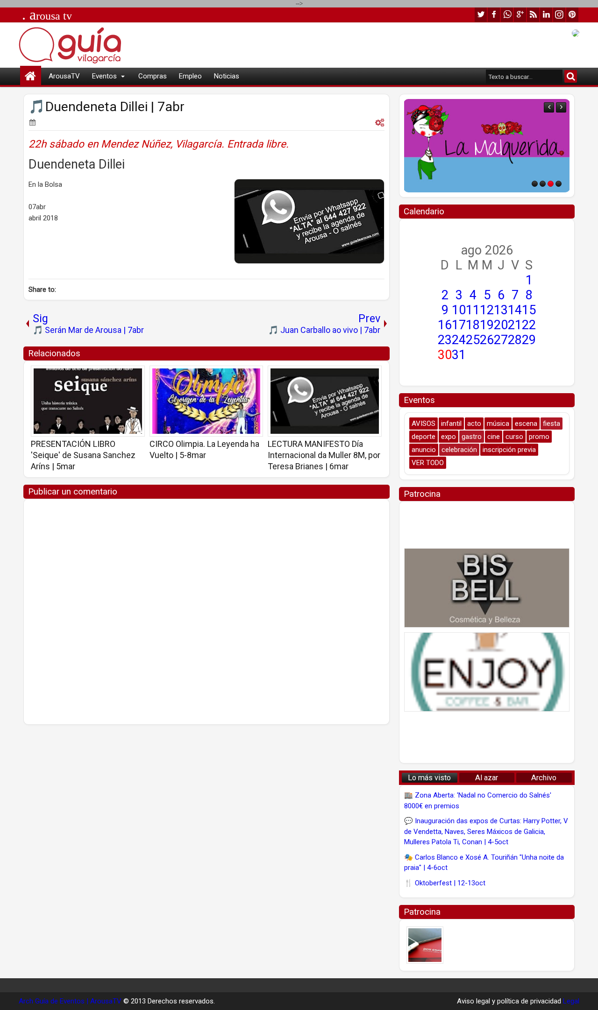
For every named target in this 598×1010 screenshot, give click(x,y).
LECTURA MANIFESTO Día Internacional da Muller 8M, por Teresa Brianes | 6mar (324, 455)
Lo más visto (429, 777)
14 (515, 310)
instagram (559, 14)
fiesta (551, 423)
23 (445, 339)
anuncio (424, 449)
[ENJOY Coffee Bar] (487, 672)
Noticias (226, 76)
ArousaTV (64, 76)
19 (487, 325)
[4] (558, 184)
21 (515, 325)
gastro (472, 436)
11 (473, 310)
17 (459, 325)
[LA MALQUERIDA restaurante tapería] (487, 145)
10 (459, 310)
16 (445, 325)
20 (501, 325)
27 (501, 339)
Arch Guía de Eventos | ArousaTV (70, 1001)
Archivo (543, 777)
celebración (459, 449)
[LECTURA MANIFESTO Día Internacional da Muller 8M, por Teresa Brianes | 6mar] (325, 401)
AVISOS (423, 423)
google (520, 14)
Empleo (190, 76)
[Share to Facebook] (114, 376)
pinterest (572, 14)
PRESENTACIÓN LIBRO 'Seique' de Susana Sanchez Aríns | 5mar (83, 455)
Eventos (104, 76)
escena (526, 423)
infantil (451, 423)
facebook (494, 14)
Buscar (570, 76)
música (498, 423)
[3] (551, 184)
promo (539, 436)
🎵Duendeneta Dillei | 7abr (106, 106)
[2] (543, 184)
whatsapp (507, 14)
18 (473, 325)
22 (529, 325)
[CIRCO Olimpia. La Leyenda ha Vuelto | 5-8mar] (206, 401)
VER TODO (428, 463)
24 (459, 339)
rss (533, 14)
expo (448, 436)
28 (515, 339)
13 (501, 310)
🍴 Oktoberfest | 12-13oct (444, 883)
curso (514, 436)
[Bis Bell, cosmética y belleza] (487, 588)
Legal (571, 1001)
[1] (535, 184)
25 (473, 339)
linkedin (546, 14)
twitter (481, 14)
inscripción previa (509, 449)
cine (493, 436)
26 (487, 339)
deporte (423, 436)
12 (487, 310)
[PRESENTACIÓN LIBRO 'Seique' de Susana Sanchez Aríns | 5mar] (88, 401)
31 (459, 354)
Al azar (486, 777)
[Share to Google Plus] (134, 376)
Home (30, 76)
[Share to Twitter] (124, 376)
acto (474, 423)
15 (529, 310)
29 (529, 339)
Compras (152, 76)
